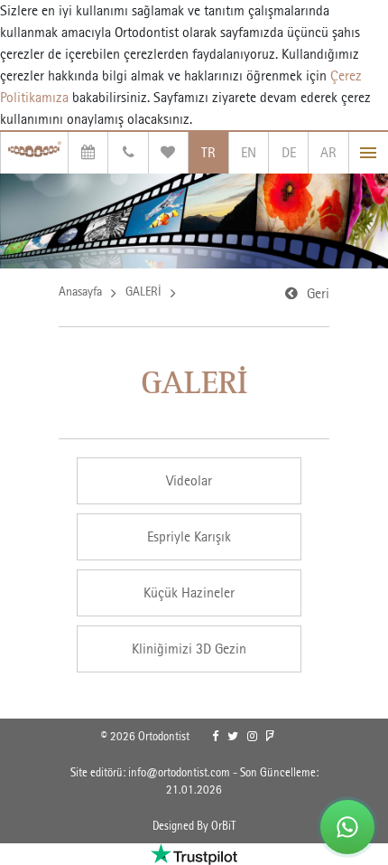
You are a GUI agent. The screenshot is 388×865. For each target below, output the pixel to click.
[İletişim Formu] (127, 153)
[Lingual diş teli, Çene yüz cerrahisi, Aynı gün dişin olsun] (34, 153)
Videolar (189, 480)
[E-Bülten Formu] (168, 153)
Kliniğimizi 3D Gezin (189, 648)
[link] (215, 737)
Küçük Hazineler (189, 592)
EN (248, 152)
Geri (318, 293)
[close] (368, 153)
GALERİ (143, 291)
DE (289, 152)
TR (208, 152)
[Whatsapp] (347, 827)
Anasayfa (80, 291)
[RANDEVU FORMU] (88, 153)
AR (328, 152)
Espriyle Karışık (189, 536)
